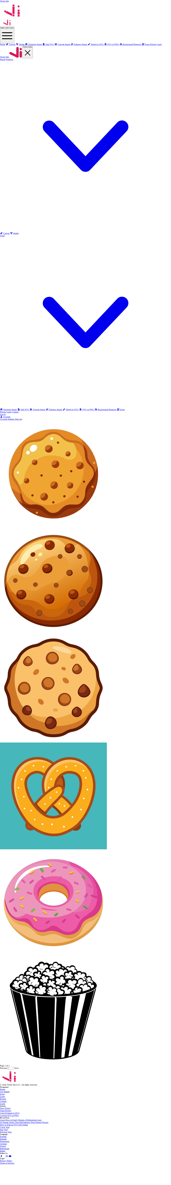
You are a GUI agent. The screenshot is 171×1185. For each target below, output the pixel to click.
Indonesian (4, 1148)
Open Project (5, 1111)
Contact (15, 412)
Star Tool (4, 1130)
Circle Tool (4, 1127)
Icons (122, 409)
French (3, 1146)
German (3, 1144)
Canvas (6, 233)
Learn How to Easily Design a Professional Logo (21, 1120)
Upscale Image (39, 409)
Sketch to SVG (72, 409)
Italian (2, 1151)
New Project (5, 1108)
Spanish (3, 1139)
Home (2, 44)
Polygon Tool (5, 1132)
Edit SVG (25, 409)
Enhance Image (55, 409)
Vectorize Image (10, 409)
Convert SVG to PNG (9, 1115)
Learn (159, 44)
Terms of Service (7, 1163)
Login (2, 1104)
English (3, 1136)
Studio (16, 233)
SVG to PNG (88, 409)
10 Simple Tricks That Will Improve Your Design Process (24, 1122)
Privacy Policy (6, 1161)
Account (6, 417)
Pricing (153, 44)
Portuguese (4, 1141)
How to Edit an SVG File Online (14, 1125)
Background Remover (107, 409)
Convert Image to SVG (10, 1113)
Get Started (4, 1092)
